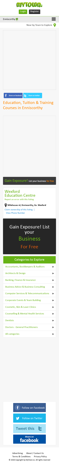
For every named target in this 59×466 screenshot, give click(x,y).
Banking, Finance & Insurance (20, 280)
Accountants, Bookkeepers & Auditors (25, 266)
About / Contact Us (35, 453)
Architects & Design (15, 273)
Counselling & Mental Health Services (24, 313)
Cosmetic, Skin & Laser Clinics (20, 307)
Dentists (9, 320)
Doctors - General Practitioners (21, 327)
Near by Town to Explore (39, 25)
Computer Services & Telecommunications (27, 293)
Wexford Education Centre (20, 194)
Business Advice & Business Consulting (25, 287)
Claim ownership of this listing (19, 210)
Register (34, 11)
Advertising (17, 453)
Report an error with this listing (19, 199)
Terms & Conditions (21, 456)
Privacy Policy (40, 456)
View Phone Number (15, 213)
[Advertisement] (29, 60)
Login (23, 11)
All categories (12, 334)
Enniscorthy (9, 19)
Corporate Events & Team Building (23, 300)
